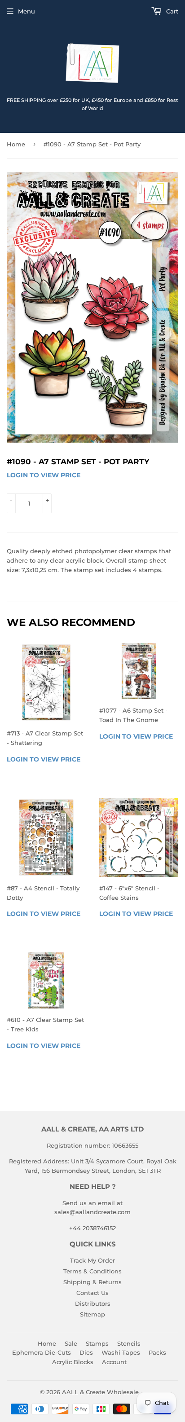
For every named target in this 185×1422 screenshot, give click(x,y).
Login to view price (43, 475)
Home (16, 144)
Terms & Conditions (92, 1271)
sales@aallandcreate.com (92, 1211)
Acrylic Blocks (72, 1361)
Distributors (92, 1303)
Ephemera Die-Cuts (41, 1352)
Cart (171, 11)
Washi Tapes (120, 1352)
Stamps (97, 1343)
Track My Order (92, 1260)
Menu (26, 11)
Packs (157, 1352)
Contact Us (92, 1292)
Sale (71, 1343)
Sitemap (92, 1314)
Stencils (129, 1343)
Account (114, 1361)
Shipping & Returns (92, 1282)
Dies (86, 1352)
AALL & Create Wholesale (100, 1392)
